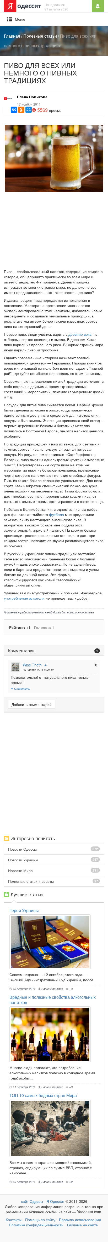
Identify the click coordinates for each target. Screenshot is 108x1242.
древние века (79, 334)
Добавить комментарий (32, 704)
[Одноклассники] (21, 110)
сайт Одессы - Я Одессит (42, 1201)
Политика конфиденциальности (36, 1224)
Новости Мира (53, 870)
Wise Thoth (32, 665)
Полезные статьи (40, 36)
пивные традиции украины (25, 612)
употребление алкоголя (24, 598)
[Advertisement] (54, 232)
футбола (56, 514)
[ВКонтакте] (14, 110)
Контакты (13, 1219)
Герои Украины (24, 910)
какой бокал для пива (59, 612)
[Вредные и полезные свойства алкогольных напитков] (50, 1034)
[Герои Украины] (50, 941)
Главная (12, 36)
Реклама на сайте (82, 1224)
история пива (84, 612)
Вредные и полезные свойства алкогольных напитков (52, 999)
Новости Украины (53, 859)
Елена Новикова (32, 96)
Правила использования (80, 1219)
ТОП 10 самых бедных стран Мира (43, 1095)
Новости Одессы (53, 849)
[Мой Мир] (28, 110)
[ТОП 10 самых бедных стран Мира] (50, 1128)
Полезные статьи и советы (53, 881)
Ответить (21, 688)
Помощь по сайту (40, 1219)
